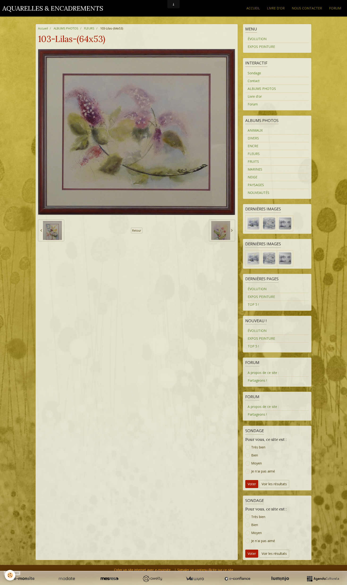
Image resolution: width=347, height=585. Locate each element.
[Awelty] (152, 578)
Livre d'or (276, 8)
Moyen (256, 463)
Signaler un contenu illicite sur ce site (205, 570)
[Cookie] (10, 575)
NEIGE (252, 177)
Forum (335, 8)
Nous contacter (307, 8)
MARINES (255, 169)
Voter (252, 484)
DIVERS (253, 138)
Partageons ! (257, 380)
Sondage (254, 73)
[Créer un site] (24, 578)
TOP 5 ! (253, 304)
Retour (136, 230)
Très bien (258, 447)
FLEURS (89, 28)
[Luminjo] (280, 578)
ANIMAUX (255, 130)
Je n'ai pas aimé (263, 471)
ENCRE (253, 146)
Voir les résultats (274, 484)
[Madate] (67, 578)
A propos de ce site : (263, 372)
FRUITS (253, 161)
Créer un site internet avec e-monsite (142, 570)
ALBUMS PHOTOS (66, 28)
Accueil (253, 8)
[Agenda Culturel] (323, 578)
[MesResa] (109, 578)
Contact (254, 81)
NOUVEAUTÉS (258, 192)
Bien (254, 455)
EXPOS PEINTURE (261, 46)
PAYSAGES (256, 185)
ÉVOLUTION (257, 39)
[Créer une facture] (194, 578)
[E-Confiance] (237, 578)
